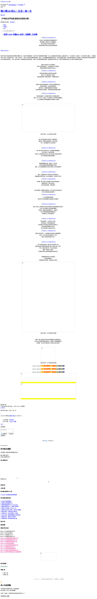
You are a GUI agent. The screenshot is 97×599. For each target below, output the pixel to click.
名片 (4, 28)
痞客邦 (10, 415)
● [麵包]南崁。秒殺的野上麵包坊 (9, 511)
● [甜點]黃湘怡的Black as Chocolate (9, 504)
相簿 (4, 25)
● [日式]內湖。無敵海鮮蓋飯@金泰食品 (10, 515)
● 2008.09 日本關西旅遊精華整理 (9, 494)
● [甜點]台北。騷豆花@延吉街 (8, 516)
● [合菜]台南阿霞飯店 (6, 501)
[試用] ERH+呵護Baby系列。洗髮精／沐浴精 (20, 34)
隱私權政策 (56, 579)
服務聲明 (62, 579)
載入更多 (3, 426)
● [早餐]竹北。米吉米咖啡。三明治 (9, 513)
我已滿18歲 (3, 596)
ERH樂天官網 (60, 366)
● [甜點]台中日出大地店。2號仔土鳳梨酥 (11, 509)
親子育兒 (11, 419)
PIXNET (37, 579)
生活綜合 (12, 22)
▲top (2, 424)
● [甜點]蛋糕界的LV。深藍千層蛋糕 (10, 506)
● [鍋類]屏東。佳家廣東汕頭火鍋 (9, 518)
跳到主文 (3, 15)
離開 (8, 596)
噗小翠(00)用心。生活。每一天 (16, 11)
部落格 (5, 26)
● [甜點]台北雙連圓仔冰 (6, 503)
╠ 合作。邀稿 (12, 421)
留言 (14, 415)
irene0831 (3, 407)
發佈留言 (3, 435)
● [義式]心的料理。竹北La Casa (8, 508)
